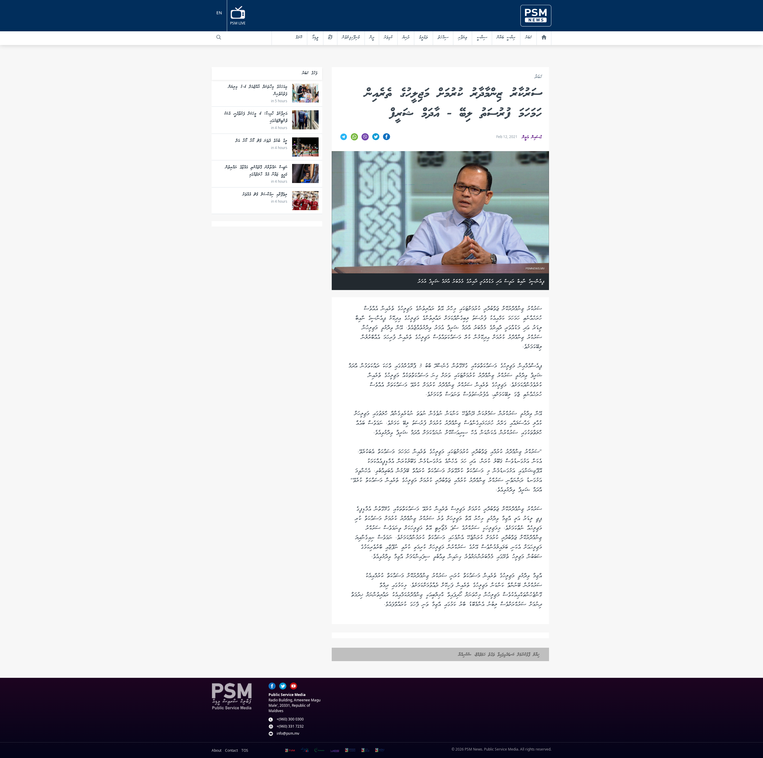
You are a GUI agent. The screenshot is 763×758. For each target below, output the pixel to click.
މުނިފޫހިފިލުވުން (351, 37)
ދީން (372, 37)
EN (219, 12)
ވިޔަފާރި (462, 37)
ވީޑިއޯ (315, 37)
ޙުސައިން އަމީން (532, 137)
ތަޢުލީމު (423, 37)
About (216, 750)
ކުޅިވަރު (388, 37)
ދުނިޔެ (405, 37)
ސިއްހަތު (443, 37)
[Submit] (219, 37)
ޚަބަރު (528, 37)
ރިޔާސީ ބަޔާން (506, 37)
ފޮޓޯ (330, 37)
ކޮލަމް (299, 37)
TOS (244, 750)
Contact (231, 750)
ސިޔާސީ (482, 37)
